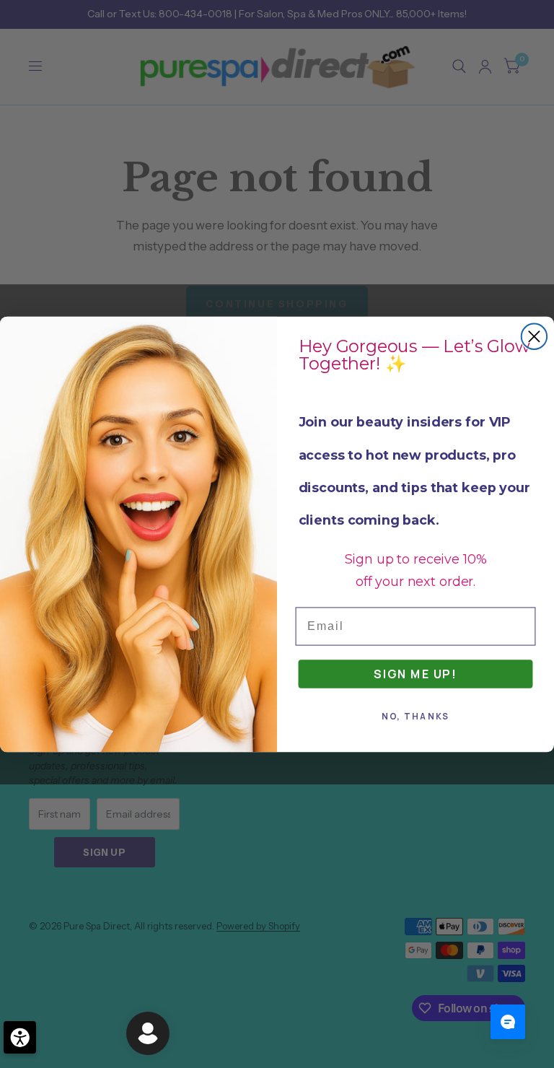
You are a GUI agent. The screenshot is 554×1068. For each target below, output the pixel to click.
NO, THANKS (416, 716)
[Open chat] (508, 1021)
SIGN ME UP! (415, 673)
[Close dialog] (534, 336)
